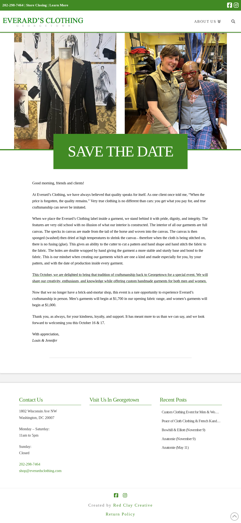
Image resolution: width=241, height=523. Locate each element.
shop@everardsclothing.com (40, 471)
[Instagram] (236, 5)
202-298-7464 (29, 464)
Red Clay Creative (133, 505)
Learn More (58, 5)
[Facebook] (229, 5)
